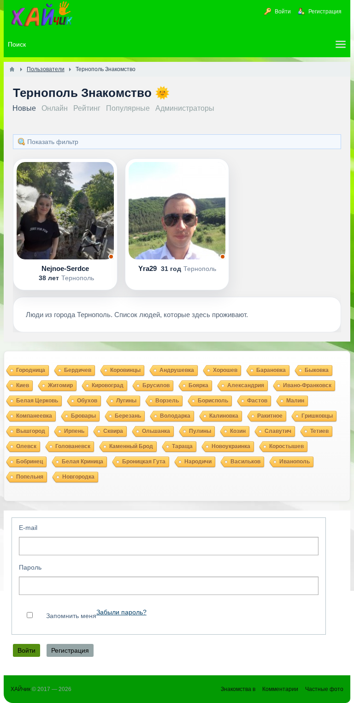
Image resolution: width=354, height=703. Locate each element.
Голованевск (72, 446)
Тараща (182, 446)
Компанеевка (34, 416)
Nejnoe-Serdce (65, 268)
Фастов (257, 400)
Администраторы (184, 108)
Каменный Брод (131, 446)
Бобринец (29, 461)
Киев (22, 385)
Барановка (271, 370)
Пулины (200, 431)
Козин (238, 431)
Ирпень (74, 431)
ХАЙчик (20, 689)
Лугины (126, 400)
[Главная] (12, 69)
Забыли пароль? (121, 612)
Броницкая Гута (143, 461)
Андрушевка (176, 370)
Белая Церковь (37, 400)
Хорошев (225, 370)
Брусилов (156, 385)
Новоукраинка (231, 446)
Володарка (175, 416)
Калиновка (223, 416)
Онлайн (54, 108)
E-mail (28, 527)
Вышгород (30, 431)
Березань (128, 416)
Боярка (198, 385)
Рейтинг (86, 108)
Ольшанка (156, 431)
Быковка (317, 370)
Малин (295, 400)
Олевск (26, 446)
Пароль (30, 567)
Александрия (245, 385)
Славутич (278, 431)
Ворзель (167, 400)
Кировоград (108, 385)
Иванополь (294, 461)
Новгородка (78, 477)
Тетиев (319, 431)
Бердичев (77, 370)
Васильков (245, 461)
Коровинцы (125, 370)
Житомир (60, 385)
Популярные (128, 108)
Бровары (83, 416)
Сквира (113, 431)
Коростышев (286, 446)
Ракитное (270, 416)
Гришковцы (317, 416)
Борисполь (213, 400)
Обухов (87, 400)
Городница (30, 370)
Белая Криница (82, 461)
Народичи (198, 461)
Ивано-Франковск (307, 385)
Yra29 (148, 268)
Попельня (29, 477)
